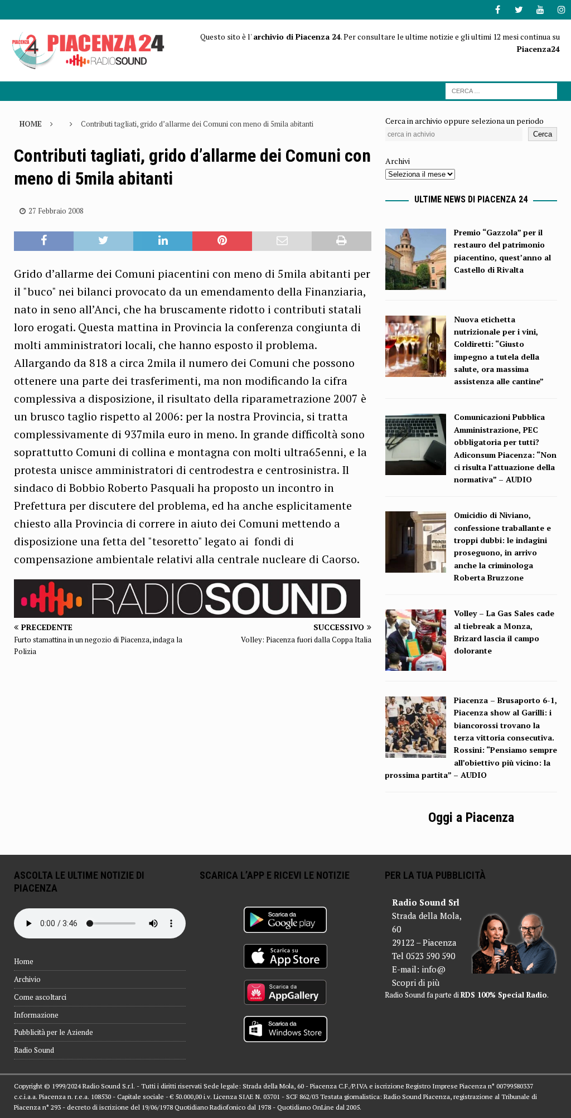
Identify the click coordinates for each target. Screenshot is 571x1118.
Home (23, 961)
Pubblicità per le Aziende (53, 1032)
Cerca (542, 134)
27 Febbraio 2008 (56, 211)
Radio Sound (34, 1050)
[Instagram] (561, 10)
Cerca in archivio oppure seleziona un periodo (464, 120)
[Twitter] (519, 10)
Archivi (397, 161)
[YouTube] (540, 10)
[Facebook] (497, 10)
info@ (434, 969)
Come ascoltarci (40, 997)
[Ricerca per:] (501, 90)
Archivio (27, 979)
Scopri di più (415, 982)
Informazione (36, 1015)
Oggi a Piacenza (471, 817)
